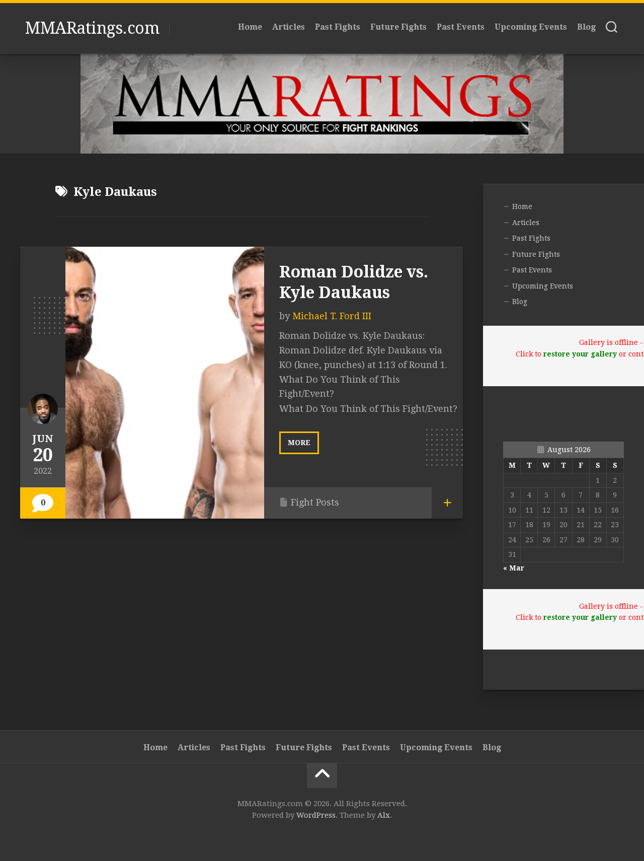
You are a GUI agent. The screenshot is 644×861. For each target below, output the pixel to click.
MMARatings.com (92, 28)
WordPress (316, 815)
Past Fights (337, 27)
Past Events (461, 27)
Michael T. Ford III (331, 316)
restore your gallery (580, 354)
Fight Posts (315, 502)
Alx (383, 815)
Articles (288, 27)
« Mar (513, 568)
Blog (586, 27)
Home (250, 27)
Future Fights (398, 27)
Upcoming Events (531, 27)
